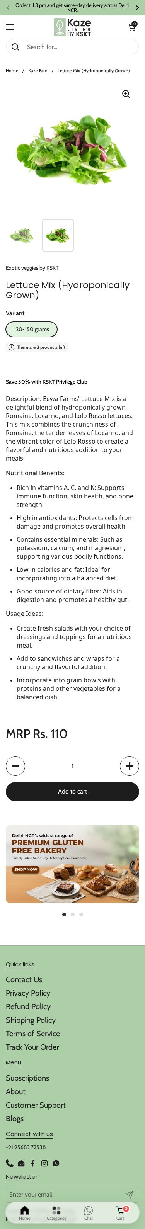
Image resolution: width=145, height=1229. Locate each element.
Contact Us (24, 979)
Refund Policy (28, 1006)
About (16, 1091)
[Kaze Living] (72, 27)
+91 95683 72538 (26, 1147)
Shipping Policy (31, 1020)
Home (12, 70)
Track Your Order (32, 1047)
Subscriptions (27, 1078)
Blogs (15, 1118)
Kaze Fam (38, 70)
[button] (131, 27)
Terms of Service (33, 1033)
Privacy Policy (28, 993)
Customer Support (36, 1105)
